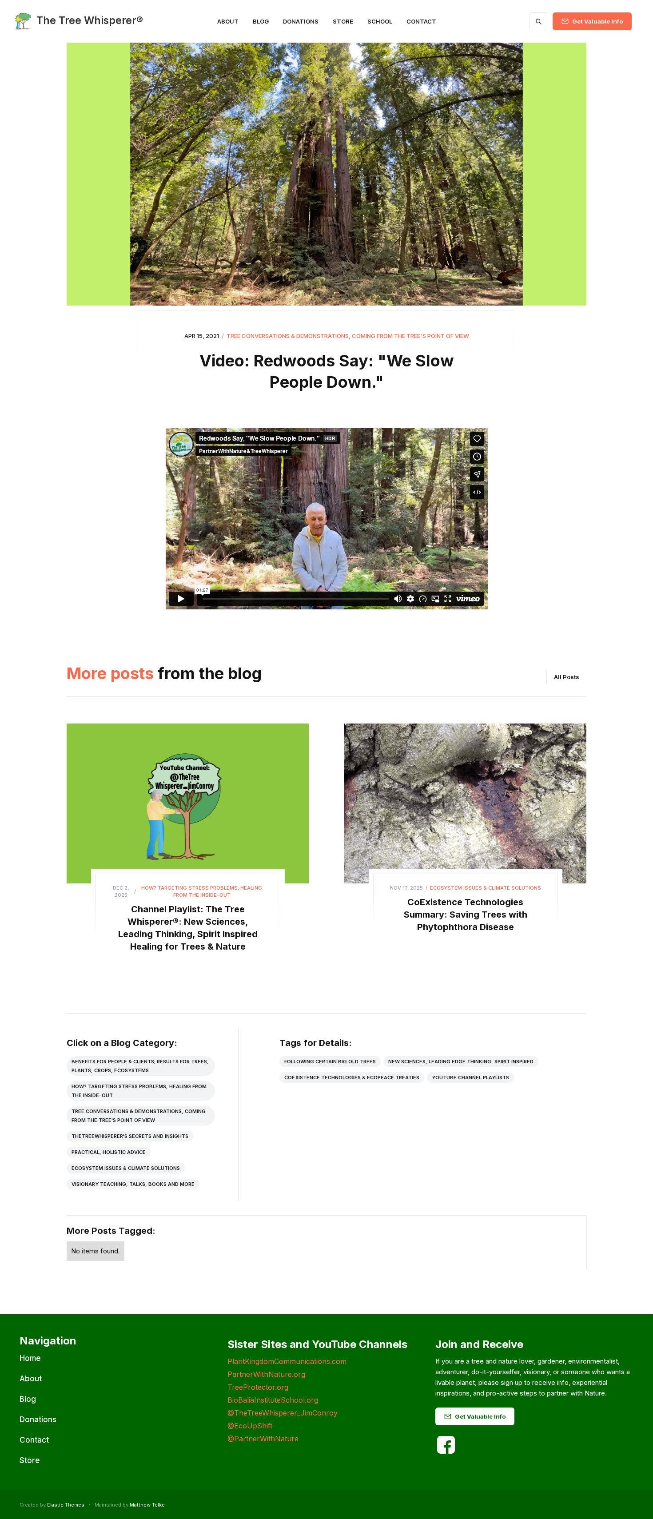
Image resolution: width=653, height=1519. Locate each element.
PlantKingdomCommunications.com (286, 1361)
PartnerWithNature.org (266, 1374)
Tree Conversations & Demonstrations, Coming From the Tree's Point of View (139, 1115)
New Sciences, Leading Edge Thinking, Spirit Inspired (461, 1061)
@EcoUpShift (249, 1425)
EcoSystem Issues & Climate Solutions (126, 1168)
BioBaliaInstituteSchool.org (272, 1400)
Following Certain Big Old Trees (330, 1061)
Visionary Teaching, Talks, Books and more (133, 1184)
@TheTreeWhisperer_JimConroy (282, 1412)
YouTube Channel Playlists (470, 1077)
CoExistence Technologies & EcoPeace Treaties (351, 1077)
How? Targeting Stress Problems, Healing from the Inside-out (139, 1090)
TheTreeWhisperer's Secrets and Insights (130, 1136)
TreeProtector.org (257, 1387)
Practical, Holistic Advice (109, 1152)
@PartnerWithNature (263, 1438)
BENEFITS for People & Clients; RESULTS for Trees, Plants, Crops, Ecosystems (140, 1066)
